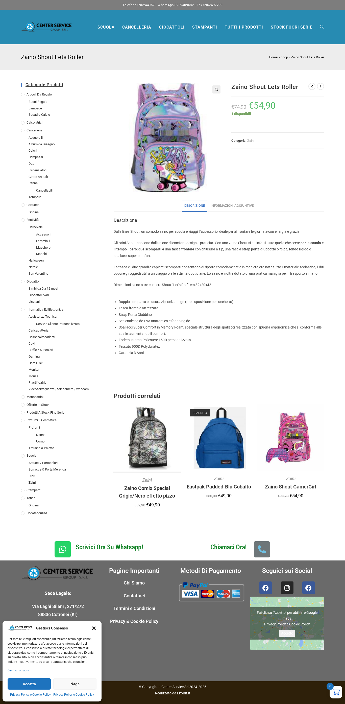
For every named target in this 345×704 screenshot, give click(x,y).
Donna (40, 435)
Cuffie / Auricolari (41, 350)
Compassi (36, 157)
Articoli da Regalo (39, 94)
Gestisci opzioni (18, 670)
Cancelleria (34, 130)
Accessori (43, 234)
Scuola (31, 455)
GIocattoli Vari (39, 295)
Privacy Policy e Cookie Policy (30, 694)
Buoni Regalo (38, 102)
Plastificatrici (38, 382)
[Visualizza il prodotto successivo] (320, 86)
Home (273, 57)
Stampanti (34, 490)
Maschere (43, 247)
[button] (93, 628)
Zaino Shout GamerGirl (290, 487)
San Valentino (38, 273)
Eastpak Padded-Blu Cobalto (219, 487)
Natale (33, 267)
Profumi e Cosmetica (42, 420)
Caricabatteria (38, 330)
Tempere (35, 197)
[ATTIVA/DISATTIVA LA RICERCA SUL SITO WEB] (322, 27)
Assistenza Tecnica (43, 316)
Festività (33, 220)
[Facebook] (265, 587)
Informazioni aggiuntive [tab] (232, 205)
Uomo (40, 441)
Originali (34, 212)
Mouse (33, 376)
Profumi (34, 427)
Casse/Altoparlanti (42, 337)
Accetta (29, 684)
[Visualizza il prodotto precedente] (311, 86)
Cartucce (33, 205)
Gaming (34, 356)
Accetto (287, 633)
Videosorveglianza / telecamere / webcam (59, 389)
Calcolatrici (34, 122)
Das (31, 164)
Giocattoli (33, 281)
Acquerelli (36, 137)
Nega (75, 684)
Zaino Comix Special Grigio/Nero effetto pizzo (147, 492)
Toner (31, 498)
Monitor (34, 369)
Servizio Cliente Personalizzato (58, 324)
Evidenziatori (37, 170)
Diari (32, 476)
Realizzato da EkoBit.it (172, 693)
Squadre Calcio (39, 114)
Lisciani (34, 301)
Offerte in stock (38, 405)
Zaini (32, 482)
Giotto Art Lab (38, 177)
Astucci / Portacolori (43, 463)
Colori (33, 150)
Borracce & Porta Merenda (47, 469)
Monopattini (35, 397)
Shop (284, 57)
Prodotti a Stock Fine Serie (45, 412)
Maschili (42, 254)
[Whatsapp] (63, 549)
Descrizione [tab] (194, 205)
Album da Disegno (42, 144)
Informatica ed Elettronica (45, 309)
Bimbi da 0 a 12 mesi (43, 288)
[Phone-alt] (262, 549)
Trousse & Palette (41, 448)
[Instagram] (287, 587)
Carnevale (36, 227)
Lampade (35, 108)
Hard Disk (36, 363)
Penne (33, 183)
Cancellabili (44, 190)
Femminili (43, 241)
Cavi (32, 343)
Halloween (36, 260)
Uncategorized (37, 513)
